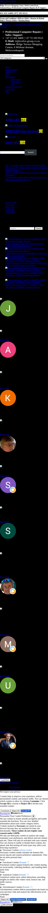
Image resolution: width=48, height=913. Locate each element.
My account (16, 79)
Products (11, 70)
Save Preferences (18, 899)
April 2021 (10, 210)
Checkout (15, 82)
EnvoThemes (14, 787)
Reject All (15, 811)
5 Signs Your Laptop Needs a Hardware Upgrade (26, 177)
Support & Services (13, 87)
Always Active (25, 850)
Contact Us (10, 89)
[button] (24, 61)
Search (3, 148)
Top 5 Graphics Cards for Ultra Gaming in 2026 (25, 165)
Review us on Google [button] (9, 783)
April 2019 (10, 212)
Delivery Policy (23, 18)
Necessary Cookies (11, 850)
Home (8, 67)
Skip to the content (8, 1)
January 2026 (11, 202)
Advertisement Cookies (12, 887)
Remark (23, 862)
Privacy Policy (11, 20)
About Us (9, 72)
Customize (5, 811)
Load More (5, 780)
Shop (10, 77)
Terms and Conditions (8, 18)
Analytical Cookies (11, 875)
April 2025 (10, 205)
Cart (12, 84)
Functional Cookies (11, 862)
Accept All (26, 811)
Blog (7, 75)
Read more (4, 340)
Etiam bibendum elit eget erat (17, 180)
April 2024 (10, 207)
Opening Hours (24, 20)
